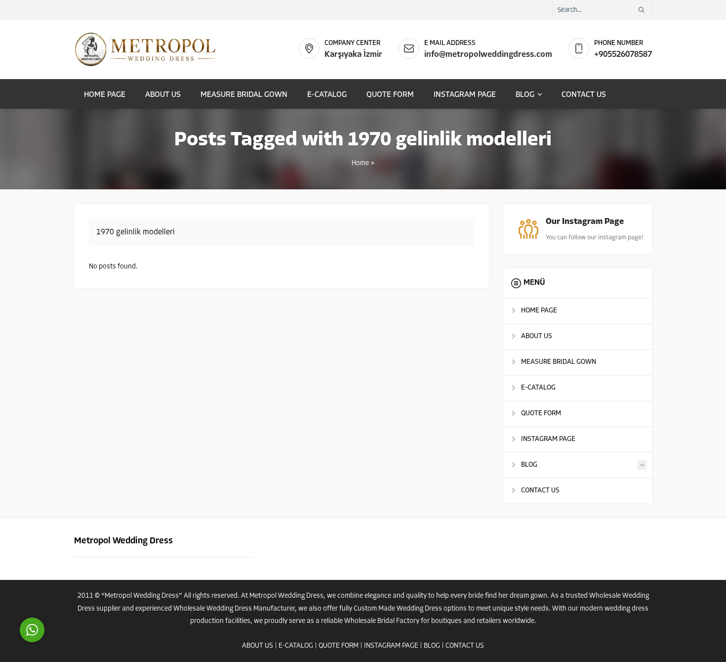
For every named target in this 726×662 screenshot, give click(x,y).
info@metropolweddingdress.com (488, 54)
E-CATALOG (296, 646)
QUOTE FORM (339, 646)
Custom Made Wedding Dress (398, 609)
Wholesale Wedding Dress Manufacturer (234, 609)
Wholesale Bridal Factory (381, 621)
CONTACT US (464, 646)
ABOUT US (257, 646)
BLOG (432, 646)
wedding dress (626, 609)
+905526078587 (623, 54)
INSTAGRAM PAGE (391, 646)
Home (360, 163)
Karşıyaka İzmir (353, 54)
